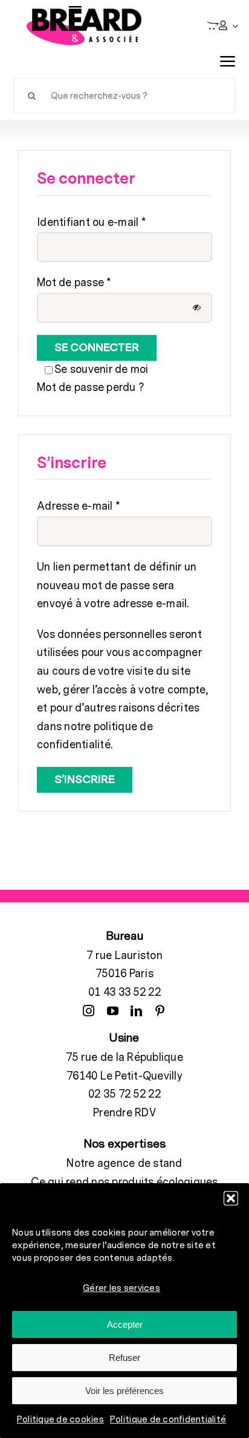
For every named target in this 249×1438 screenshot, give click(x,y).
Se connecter (96, 347)
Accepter (125, 1324)
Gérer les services (121, 1288)
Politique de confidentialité (168, 1419)
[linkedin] (136, 1010)
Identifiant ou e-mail (91, 223)
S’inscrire (84, 779)
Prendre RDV (124, 1113)
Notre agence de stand (124, 1164)
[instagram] (88, 1010)
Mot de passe (74, 283)
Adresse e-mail (78, 506)
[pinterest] (160, 1010)
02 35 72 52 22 (124, 1094)
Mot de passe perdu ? (90, 388)
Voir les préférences (124, 1391)
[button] (231, 1198)
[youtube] (112, 1010)
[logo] (84, 25)
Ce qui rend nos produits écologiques (124, 1182)
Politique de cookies (60, 1419)
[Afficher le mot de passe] (196, 307)
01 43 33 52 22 (124, 992)
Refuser (124, 1357)
